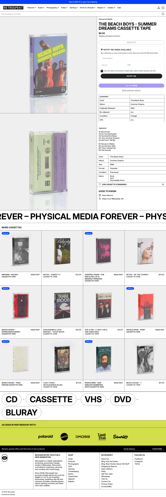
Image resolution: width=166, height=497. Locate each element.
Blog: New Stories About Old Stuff (115, 464)
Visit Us (104, 479)
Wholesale (105, 476)
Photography (73, 464)
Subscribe (157, 449)
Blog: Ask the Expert (109, 461)
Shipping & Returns (109, 466)
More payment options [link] (131, 90)
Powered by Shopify (8, 494)
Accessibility (106, 486)
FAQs (103, 471)
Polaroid (71, 461)
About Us (105, 459)
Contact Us (105, 481)
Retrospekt (11, 492)
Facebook (139, 459)
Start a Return (107, 469)
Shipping (102, 36)
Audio (70, 459)
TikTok (137, 464)
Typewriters (73, 476)
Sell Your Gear (107, 474)
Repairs (71, 481)
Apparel (71, 479)
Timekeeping (73, 471)
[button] (163, 7)
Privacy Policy (107, 484)
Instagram (139, 461)
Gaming (71, 469)
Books (70, 474)
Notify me (131, 76)
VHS (70, 466)
